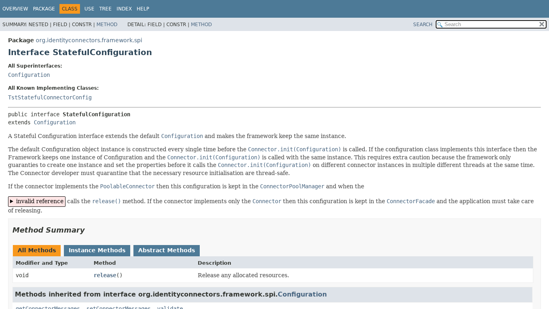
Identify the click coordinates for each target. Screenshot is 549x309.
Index (124, 9)
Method (106, 24)
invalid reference (40, 201)
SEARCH (422, 24)
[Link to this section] (90, 230)
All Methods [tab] (37, 250)
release (105, 275)
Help (143, 9)
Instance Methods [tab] (97, 250)
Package (44, 9)
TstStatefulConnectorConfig (50, 97)
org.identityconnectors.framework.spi (89, 40)
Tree (105, 9)
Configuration (29, 75)
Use (89, 9)
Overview (15, 9)
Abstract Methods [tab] (166, 250)
